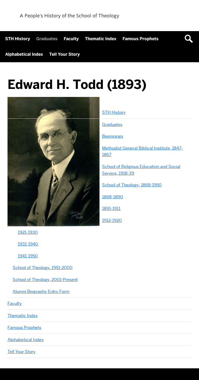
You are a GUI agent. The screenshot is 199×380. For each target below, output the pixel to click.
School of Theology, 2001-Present (45, 279)
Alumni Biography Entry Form (41, 291)
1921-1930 (28, 232)
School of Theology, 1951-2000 (43, 267)
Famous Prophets (141, 38)
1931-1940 (28, 244)
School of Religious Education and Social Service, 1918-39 (141, 170)
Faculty (71, 38)
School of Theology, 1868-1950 (132, 185)
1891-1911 (111, 208)
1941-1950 (28, 256)
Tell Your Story (64, 54)
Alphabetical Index (24, 54)
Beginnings (112, 136)
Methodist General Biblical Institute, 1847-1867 (142, 151)
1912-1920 (112, 220)
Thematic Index (100, 38)
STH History (17, 38)
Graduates (47, 38)
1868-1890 (112, 197)
